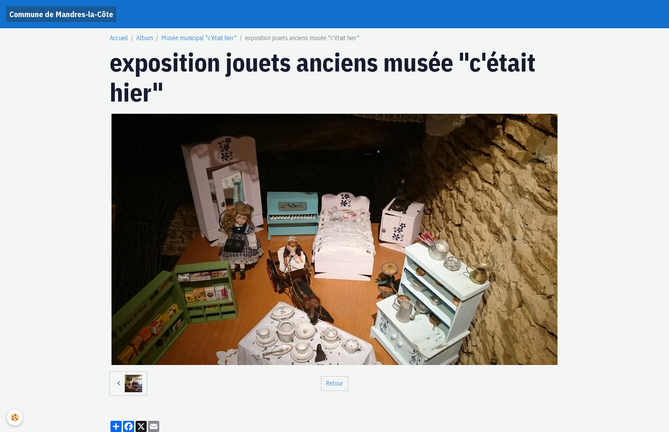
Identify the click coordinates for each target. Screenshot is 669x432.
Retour (334, 383)
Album (144, 38)
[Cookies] (15, 417)
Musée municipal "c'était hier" (199, 38)
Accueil (119, 38)
